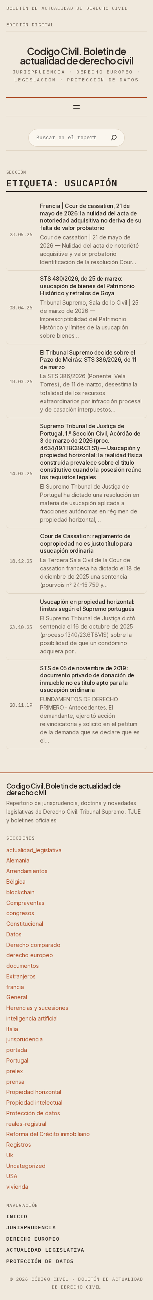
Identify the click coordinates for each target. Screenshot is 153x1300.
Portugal (17, 1060)
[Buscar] (114, 138)
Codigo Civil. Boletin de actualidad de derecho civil (76, 55)
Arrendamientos (26, 871)
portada (16, 1049)
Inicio (16, 1216)
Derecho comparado (33, 944)
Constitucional (24, 923)
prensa (15, 1081)
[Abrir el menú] (76, 107)
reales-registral (26, 1123)
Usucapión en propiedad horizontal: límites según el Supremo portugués (87, 605)
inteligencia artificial (32, 1018)
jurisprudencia (24, 1039)
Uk (9, 1155)
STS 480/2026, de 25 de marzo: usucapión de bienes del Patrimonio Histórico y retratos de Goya (87, 285)
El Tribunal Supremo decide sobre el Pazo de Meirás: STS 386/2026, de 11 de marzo (88, 359)
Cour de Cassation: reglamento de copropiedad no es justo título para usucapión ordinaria (86, 543)
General (16, 997)
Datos (14, 934)
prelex (14, 1071)
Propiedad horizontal (33, 1092)
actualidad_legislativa (34, 850)
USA (11, 1176)
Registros (18, 1144)
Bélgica (16, 881)
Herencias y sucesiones (37, 1007)
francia (15, 987)
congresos (20, 913)
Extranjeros (21, 976)
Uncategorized (26, 1165)
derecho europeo (29, 955)
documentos (22, 965)
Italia (12, 1029)
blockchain (20, 892)
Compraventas (25, 902)
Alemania (17, 860)
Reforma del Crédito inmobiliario (48, 1134)
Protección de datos (33, 1113)
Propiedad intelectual (34, 1102)
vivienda (17, 1186)
